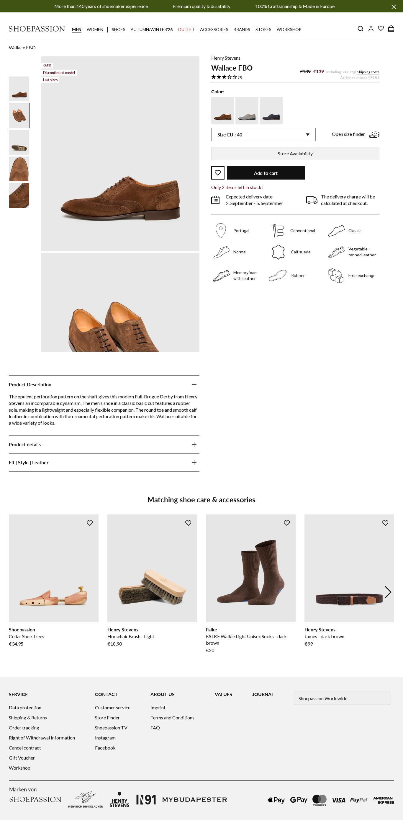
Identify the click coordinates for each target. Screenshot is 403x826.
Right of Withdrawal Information (42, 737)
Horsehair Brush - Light (130, 636)
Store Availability (295, 153)
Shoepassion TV (111, 727)
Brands (242, 29)
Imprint (158, 707)
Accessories (214, 29)
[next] (388, 592)
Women (95, 29)
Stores (263, 29)
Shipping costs (368, 72)
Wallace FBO (22, 47)
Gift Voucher (22, 757)
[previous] (15, 592)
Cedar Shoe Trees (26, 636)
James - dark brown (324, 636)
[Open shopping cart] (391, 28)
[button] (295, 77)
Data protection (25, 707)
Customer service (112, 707)
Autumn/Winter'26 (152, 29)
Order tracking (24, 727)
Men (76, 29)
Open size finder (348, 134)
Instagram (105, 737)
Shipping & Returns (28, 717)
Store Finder (107, 717)
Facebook (105, 747)
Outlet (186, 29)
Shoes (118, 29)
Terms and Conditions (172, 717)
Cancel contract (25, 747)
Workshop (289, 29)
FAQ (155, 727)
